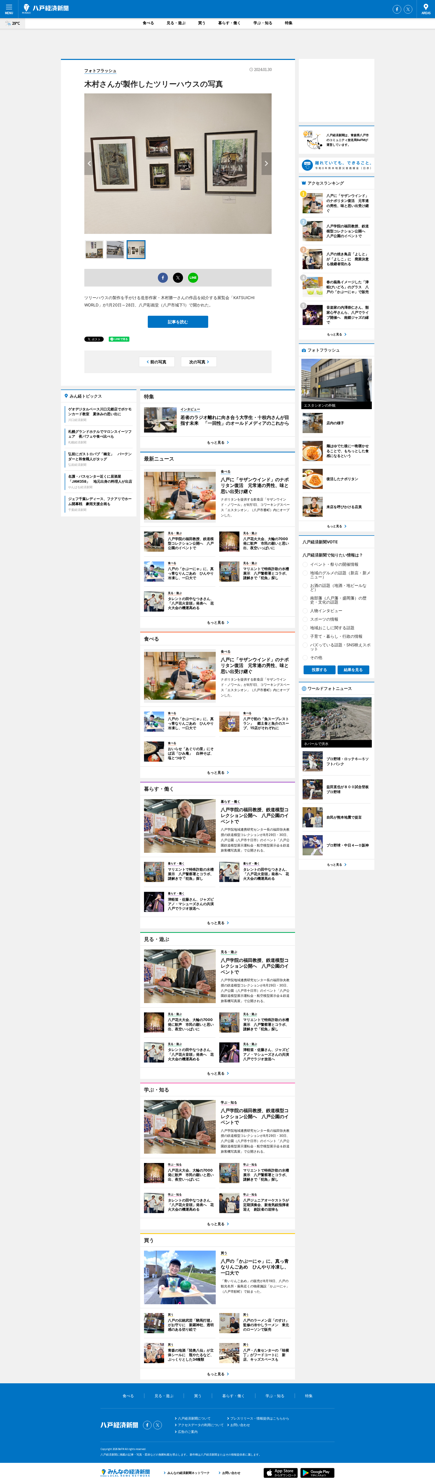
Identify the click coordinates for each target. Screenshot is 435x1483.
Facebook (397, 9)
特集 (289, 22)
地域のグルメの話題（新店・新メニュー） (340, 575)
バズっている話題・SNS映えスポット (340, 647)
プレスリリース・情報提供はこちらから (259, 1418)
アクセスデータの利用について (201, 1425)
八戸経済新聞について (194, 1418)
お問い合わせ (240, 1425)
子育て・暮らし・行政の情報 (336, 636)
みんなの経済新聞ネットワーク (125, 1473)
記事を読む (178, 321)
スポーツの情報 (324, 619)
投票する (319, 669)
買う (202, 22)
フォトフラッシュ (100, 70)
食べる (148, 22)
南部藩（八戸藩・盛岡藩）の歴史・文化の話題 (338, 600)
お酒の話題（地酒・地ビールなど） (338, 587)
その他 (316, 657)
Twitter (408, 9)
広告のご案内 (188, 1432)
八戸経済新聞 (45, 9)
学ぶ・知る (262, 22)
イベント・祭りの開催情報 (334, 564)
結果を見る (353, 669)
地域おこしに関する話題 (332, 627)
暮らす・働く (229, 22)
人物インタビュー (326, 610)
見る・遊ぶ (176, 22)
